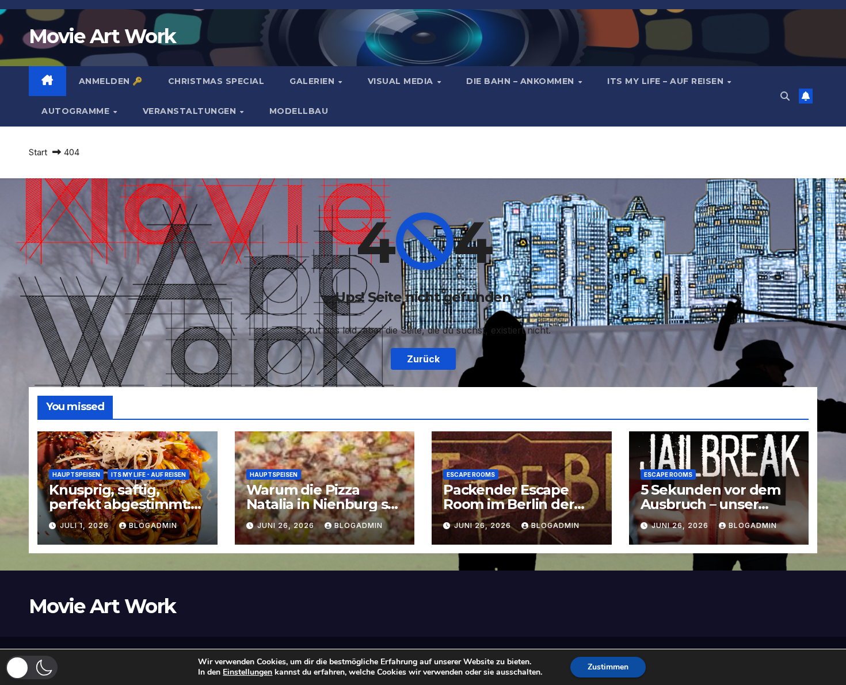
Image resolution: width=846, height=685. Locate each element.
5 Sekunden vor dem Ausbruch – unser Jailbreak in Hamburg (713, 504)
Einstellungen (247, 672)
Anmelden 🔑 (111, 81)
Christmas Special (216, 81)
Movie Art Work (102, 36)
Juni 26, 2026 (287, 525)
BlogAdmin (153, 525)
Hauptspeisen (76, 474)
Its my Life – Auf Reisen (666, 81)
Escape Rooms (471, 474)
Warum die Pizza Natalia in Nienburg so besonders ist (321, 504)
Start (38, 152)
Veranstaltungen (191, 111)
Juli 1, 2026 (85, 525)
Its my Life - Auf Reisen (148, 474)
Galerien (313, 81)
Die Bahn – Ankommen (521, 81)
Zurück (423, 359)
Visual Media (402, 81)
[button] (785, 96)
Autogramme (76, 111)
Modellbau (299, 111)
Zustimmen (608, 666)
